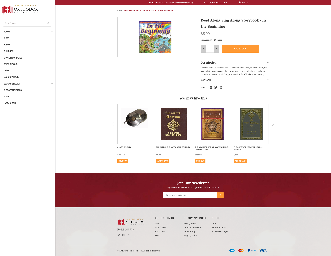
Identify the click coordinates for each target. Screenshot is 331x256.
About (158, 223)
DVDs (6, 70)
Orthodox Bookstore (133, 251)
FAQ (157, 235)
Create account (220, 3)
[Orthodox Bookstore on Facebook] (123, 236)
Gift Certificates (13, 90)
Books (7, 31)
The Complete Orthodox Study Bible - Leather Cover (212, 148)
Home (119, 10)
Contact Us (160, 231)
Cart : (244, 3)
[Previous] (113, 124)
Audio (7, 44)
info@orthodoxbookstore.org (181, 3)
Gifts (6, 38)
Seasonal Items (219, 227)
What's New (160, 227)
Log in (208, 3)
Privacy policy (190, 223)
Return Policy (189, 231)
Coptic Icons (10, 64)
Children (8, 51)
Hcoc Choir (10, 103)
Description (209, 62)
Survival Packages (220, 231)
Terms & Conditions (193, 227)
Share (204, 87)
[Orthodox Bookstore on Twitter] (118, 236)
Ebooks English (12, 84)
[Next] (273, 124)
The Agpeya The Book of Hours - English (248, 148)
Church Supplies (13, 58)
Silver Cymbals (124, 147)
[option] (134, 133)
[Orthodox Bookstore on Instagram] (128, 236)
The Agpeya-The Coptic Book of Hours (173, 147)
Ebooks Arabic (11, 77)
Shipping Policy (190, 235)
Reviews (206, 79)
